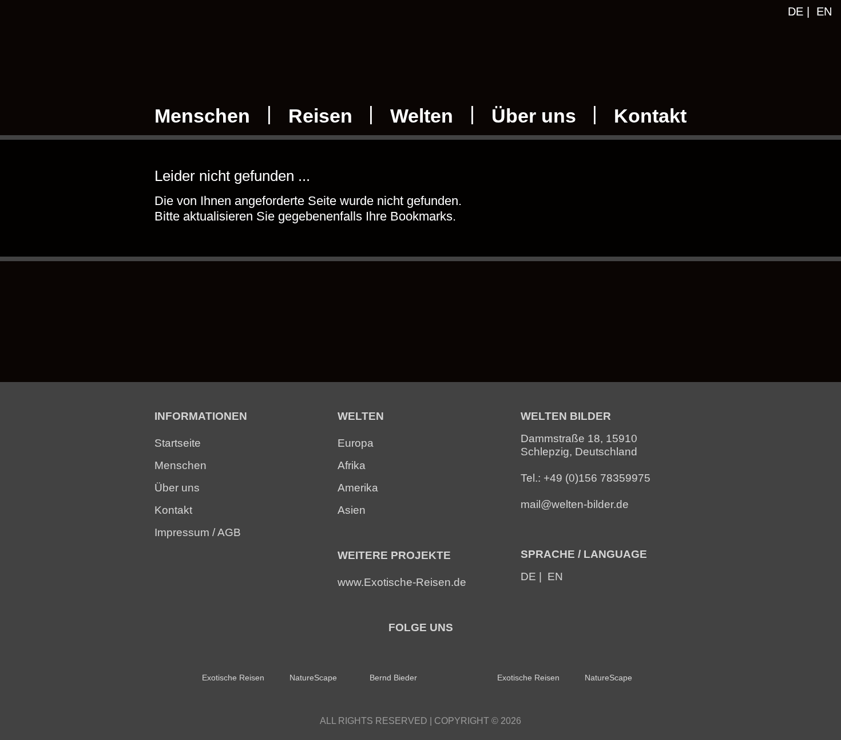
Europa (356, 443)
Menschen (202, 116)
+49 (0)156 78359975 (597, 478)
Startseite (177, 443)
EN (824, 11)
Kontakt (650, 116)
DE (795, 11)
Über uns (533, 116)
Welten (421, 116)
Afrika (352, 465)
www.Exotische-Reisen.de (402, 582)
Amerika (358, 488)
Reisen (320, 116)
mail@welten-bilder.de (575, 504)
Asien (352, 510)
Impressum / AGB (197, 532)
